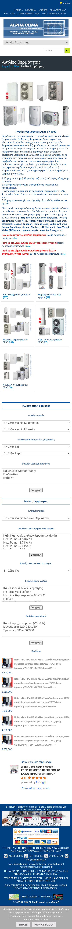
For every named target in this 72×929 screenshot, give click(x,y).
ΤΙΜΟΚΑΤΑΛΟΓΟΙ (56, 885)
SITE (37, 806)
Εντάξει (23, 924)
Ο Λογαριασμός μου (29, 14)
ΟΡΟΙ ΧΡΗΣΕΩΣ (13, 885)
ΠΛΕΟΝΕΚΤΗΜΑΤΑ (34, 885)
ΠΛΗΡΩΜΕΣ (29, 871)
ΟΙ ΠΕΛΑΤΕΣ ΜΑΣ (45, 881)
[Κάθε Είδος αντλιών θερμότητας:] (36, 588)
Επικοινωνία (10, 14)
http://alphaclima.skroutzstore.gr (36, 866)
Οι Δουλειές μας (58, 10)
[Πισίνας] (36, 599)
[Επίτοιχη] (36, 478)
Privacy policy (44, 924)
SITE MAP (52, 874)
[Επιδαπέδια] (36, 474)
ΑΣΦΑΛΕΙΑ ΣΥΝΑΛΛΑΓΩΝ (52, 871)
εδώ (15, 238)
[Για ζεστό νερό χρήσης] (36, 592)
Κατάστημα (30, 10)
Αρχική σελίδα (10, 66)
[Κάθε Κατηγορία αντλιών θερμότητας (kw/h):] (36, 536)
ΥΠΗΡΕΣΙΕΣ (10, 878)
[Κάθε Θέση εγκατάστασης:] (36, 471)
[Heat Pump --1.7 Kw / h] (36, 543)
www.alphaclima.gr (17, 864)
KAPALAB (54, 902)
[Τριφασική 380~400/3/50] (36, 630)
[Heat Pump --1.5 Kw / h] (36, 539)
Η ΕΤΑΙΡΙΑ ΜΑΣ (12, 871)
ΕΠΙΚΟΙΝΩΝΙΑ (37, 874)
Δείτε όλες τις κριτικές (36, 788)
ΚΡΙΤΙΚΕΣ (43, 10)
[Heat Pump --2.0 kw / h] (36, 546)
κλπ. (51, 230)
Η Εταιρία (18, 10)
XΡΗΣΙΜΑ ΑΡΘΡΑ (54, 878)
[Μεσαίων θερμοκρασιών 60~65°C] (36, 595)
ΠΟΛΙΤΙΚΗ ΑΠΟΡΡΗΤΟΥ (28, 888)
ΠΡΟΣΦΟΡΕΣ (50, 888)
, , (55, 227)
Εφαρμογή (36, 490)
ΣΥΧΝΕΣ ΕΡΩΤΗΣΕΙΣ (31, 878)
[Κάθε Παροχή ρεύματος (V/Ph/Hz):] (36, 623)
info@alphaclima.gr (36, 859)
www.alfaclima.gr (37, 864)
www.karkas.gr (55, 864)
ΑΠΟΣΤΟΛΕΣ (21, 874)
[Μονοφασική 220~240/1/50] (36, 627)
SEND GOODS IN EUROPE (54, 14)
